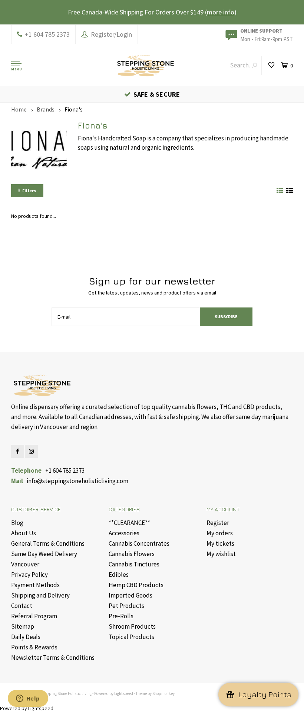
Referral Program (34, 616)
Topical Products (131, 637)
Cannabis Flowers (132, 554)
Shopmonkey (163, 693)
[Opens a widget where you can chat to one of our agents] (27, 699)
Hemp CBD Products (136, 585)
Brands (45, 109)
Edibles (119, 574)
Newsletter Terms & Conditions (53, 657)
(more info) (221, 12)
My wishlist (221, 554)
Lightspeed (123, 693)
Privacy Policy (29, 574)
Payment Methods (35, 585)
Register (217, 523)
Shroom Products (132, 626)
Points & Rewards (34, 647)
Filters (29, 190)
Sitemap (22, 626)
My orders (219, 533)
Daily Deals (25, 637)
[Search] (254, 65)
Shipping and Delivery (40, 595)
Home (19, 109)
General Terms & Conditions (48, 543)
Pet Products (126, 606)
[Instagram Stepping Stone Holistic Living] (31, 451)
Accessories (124, 533)
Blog (17, 523)
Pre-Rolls (121, 616)
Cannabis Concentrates (139, 543)
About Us (23, 533)
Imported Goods (130, 595)
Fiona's (74, 109)
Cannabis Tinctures (134, 564)
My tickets (220, 543)
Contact (21, 606)
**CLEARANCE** (129, 523)
